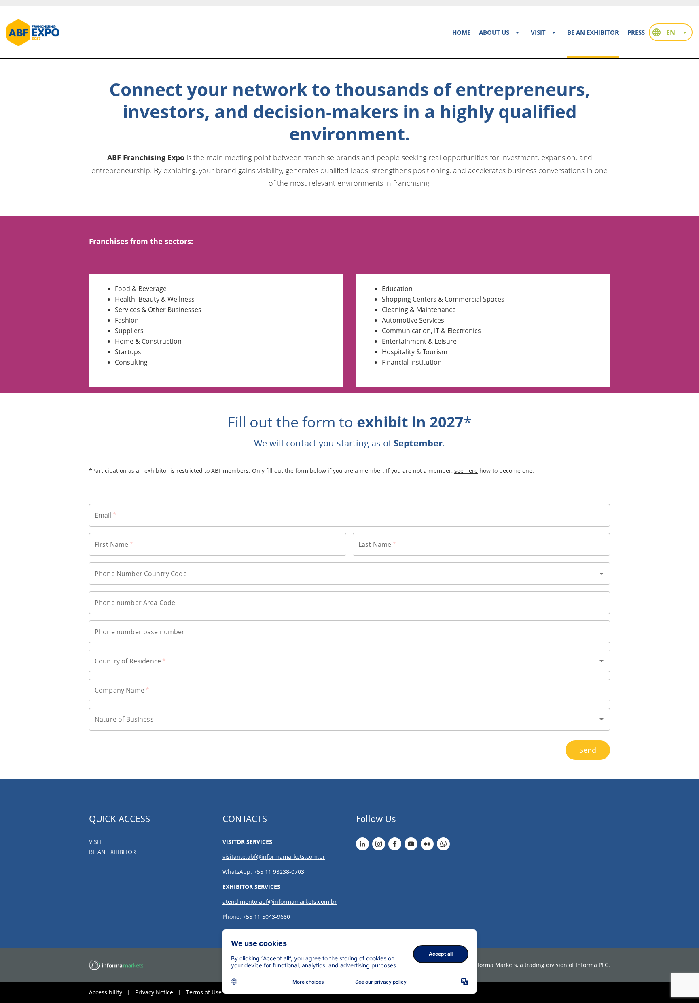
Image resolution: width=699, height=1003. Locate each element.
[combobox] (343, 573)
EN (670, 32)
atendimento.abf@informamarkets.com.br (279, 901)
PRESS (635, 32)
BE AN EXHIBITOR (593, 32)
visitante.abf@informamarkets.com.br (273, 857)
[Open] (601, 573)
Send (587, 750)
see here (466, 470)
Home (461, 32)
